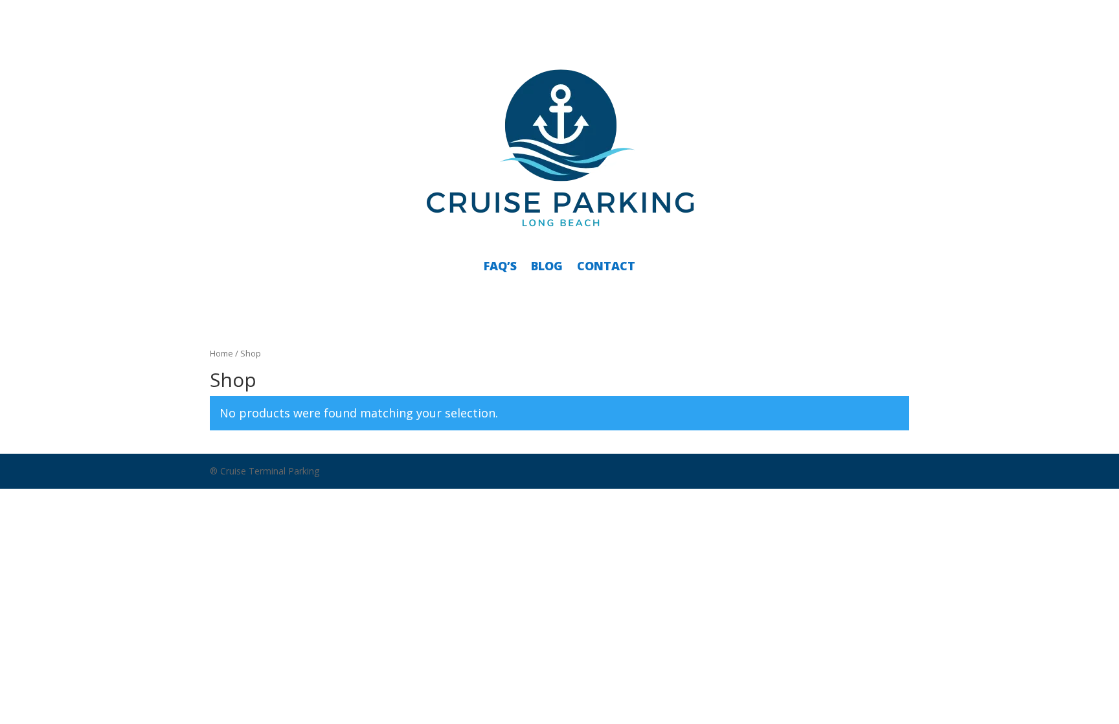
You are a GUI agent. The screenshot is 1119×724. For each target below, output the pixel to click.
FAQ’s (500, 266)
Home (221, 353)
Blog (547, 266)
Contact (606, 266)
